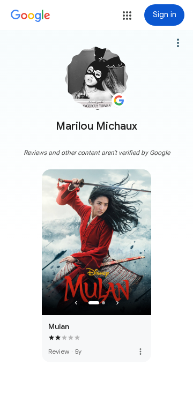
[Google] (30, 16)
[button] (127, 15)
